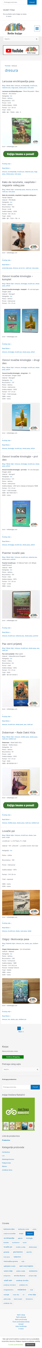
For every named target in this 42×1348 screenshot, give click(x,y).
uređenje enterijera (9, 1285)
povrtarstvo (18, 1252)
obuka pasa (23, 87)
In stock (8, 16)
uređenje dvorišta (22, 1280)
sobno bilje (8, 1271)
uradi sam (8, 1280)
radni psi (5, 191)
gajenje (20, 1238)
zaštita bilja (6, 1299)
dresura (17, 85)
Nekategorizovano (8, 1159)
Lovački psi (8, 831)
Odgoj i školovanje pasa (15, 939)
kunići (25, 1242)
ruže (22, 1261)
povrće (29, 1252)
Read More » (6, 168)
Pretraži (32, 2)
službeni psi (12, 739)
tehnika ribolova (19, 1276)
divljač (21, 1233)
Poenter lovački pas (13, 552)
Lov (3, 1156)
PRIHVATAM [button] (30, 1344)
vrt (23, 1295)
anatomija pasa (20, 189)
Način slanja (21, 1315)
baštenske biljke (9, 1229)
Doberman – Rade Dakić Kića (18, 732)
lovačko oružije (20, 1247)
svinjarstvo (6, 1276)
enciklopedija (25, 85)
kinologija (24, 283)
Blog (3, 85)
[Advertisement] (21, 1197)
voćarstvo (21, 1290)
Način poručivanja (21, 1319)
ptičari (8, 286)
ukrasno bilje (33, 1276)
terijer (8, 837)
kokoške (6, 1242)
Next (21, 1032)
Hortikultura (6, 1152)
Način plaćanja (21, 1317)
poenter (13, 559)
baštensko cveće (23, 1229)
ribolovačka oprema (11, 1261)
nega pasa (14, 87)
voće (31, 1290)
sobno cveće (20, 1271)
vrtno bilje (32, 1295)
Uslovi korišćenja (21, 1326)
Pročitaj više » (6, 164)
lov (11, 96)
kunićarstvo (15, 1242)
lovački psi (33, 85)
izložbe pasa (25, 737)
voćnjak (6, 1295)
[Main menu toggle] (37, 28)
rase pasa (30, 87)
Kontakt (21, 1324)
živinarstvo (29, 1299)
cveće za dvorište (9, 1233)
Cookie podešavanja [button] (15, 1345)
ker (23, 943)
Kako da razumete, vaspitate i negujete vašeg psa (19, 184)
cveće (34, 1229)
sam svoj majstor (26, 1266)
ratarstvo (17, 1257)
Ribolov (4, 1166)
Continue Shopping (13, 1057)
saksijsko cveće (9, 1266)
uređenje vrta (23, 1285)
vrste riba (16, 1295)
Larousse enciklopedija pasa (18, 81)
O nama (21, 1329)
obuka (31, 835)
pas (38, 648)
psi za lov (35, 189)
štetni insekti (18, 1299)
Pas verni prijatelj (12, 643)
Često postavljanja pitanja (21, 1322)
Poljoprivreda (6, 1163)
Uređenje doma (7, 1170)
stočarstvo (33, 1271)
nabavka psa (6, 87)
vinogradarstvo (8, 1290)
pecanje (6, 1252)
